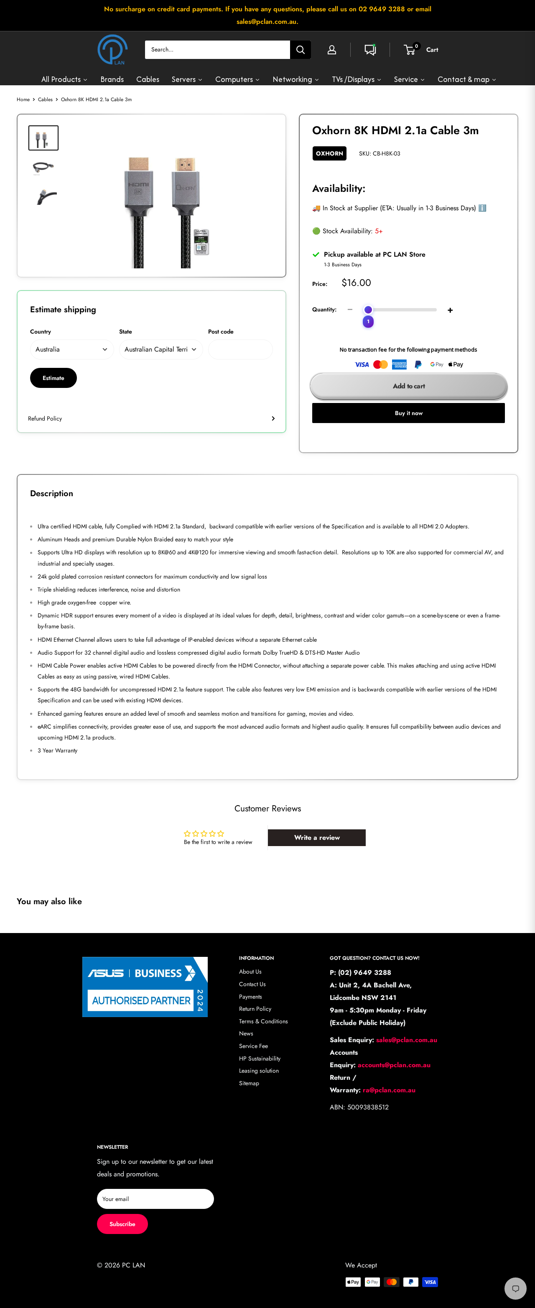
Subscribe (122, 1224)
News (246, 1033)
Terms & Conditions (263, 1021)
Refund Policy (45, 418)
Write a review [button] (317, 837)
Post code (221, 331)
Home (23, 99)
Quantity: (324, 309)
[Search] (300, 50)
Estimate (53, 378)
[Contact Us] (370, 50)
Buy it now (409, 413)
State (125, 331)
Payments (250, 996)
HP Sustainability (259, 1058)
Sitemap (249, 1083)
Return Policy (255, 1009)
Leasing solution (259, 1070)
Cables (45, 99)
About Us (250, 971)
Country (40, 331)
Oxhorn (329, 153)
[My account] (332, 49)
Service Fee (253, 1046)
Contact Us (252, 984)
